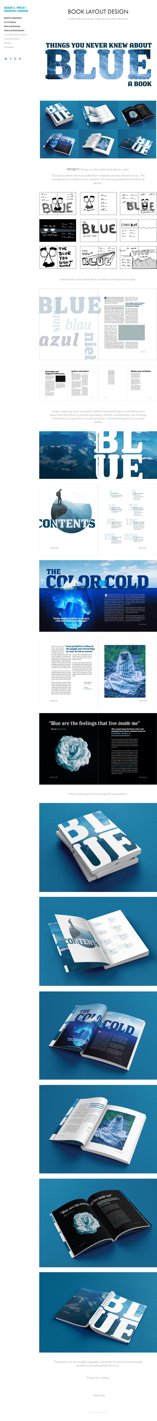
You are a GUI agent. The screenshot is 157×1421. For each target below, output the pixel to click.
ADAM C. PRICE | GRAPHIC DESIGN (16, 9)
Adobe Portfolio (102, 1412)
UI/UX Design (10, 22)
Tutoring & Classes (12, 38)
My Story (7, 43)
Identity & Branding (13, 18)
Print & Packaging (12, 26)
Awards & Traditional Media (15, 34)
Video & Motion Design (14, 31)
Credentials (9, 47)
